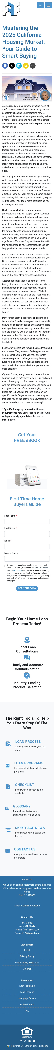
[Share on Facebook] (5, 66)
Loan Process (27, 992)
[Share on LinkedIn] (19, 66)
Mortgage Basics (27, 998)
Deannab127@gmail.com (27, 933)
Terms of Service (41, 568)
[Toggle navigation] (48, 5)
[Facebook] (21, 1041)
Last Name (10, 528)
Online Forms (27, 1004)
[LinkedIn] (30, 1041)
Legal (27, 950)
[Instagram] (25, 1041)
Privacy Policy (16, 570)
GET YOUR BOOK (27, 588)
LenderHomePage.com (36, 1046)
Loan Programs (27, 985)
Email (7, 540)
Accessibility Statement (27, 962)
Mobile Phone (11, 553)
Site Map (27, 968)
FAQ (27, 1010)
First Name (10, 515)
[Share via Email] (26, 66)
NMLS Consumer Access (27, 905)
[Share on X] (12, 66)
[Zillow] (34, 1041)
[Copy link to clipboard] (33, 66)
